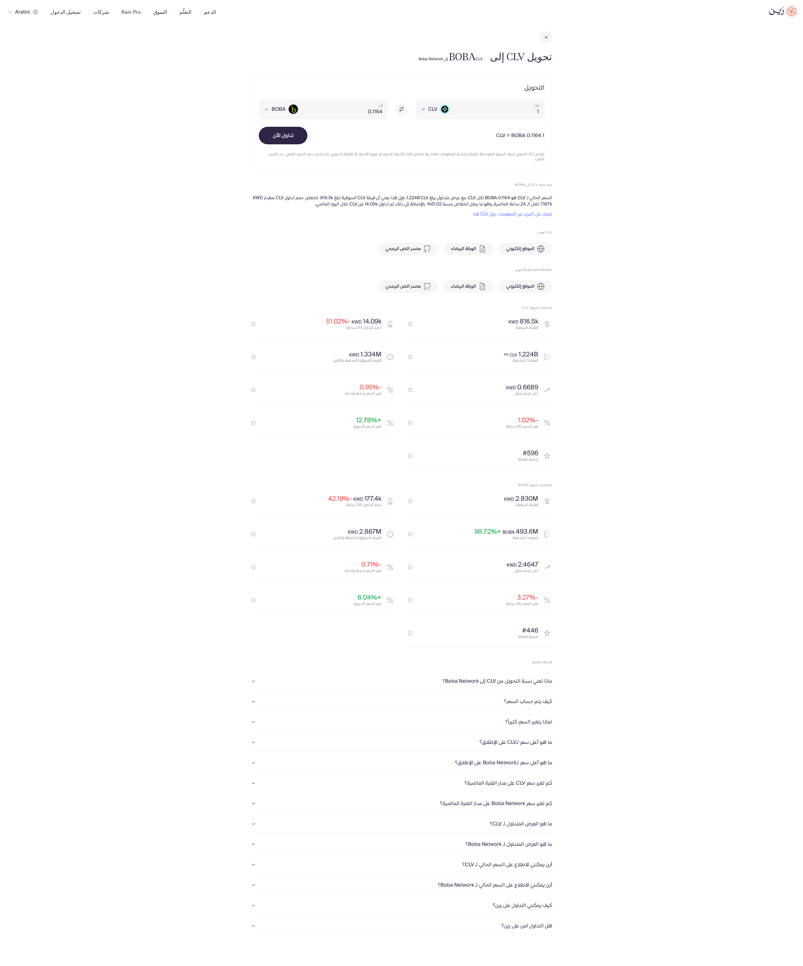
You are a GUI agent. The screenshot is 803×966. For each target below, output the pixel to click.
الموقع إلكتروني (520, 249)
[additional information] (410, 324)
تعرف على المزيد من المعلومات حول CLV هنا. (512, 214)
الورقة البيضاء (463, 249)
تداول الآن (283, 135)
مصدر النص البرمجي (403, 249)
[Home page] (783, 11)
